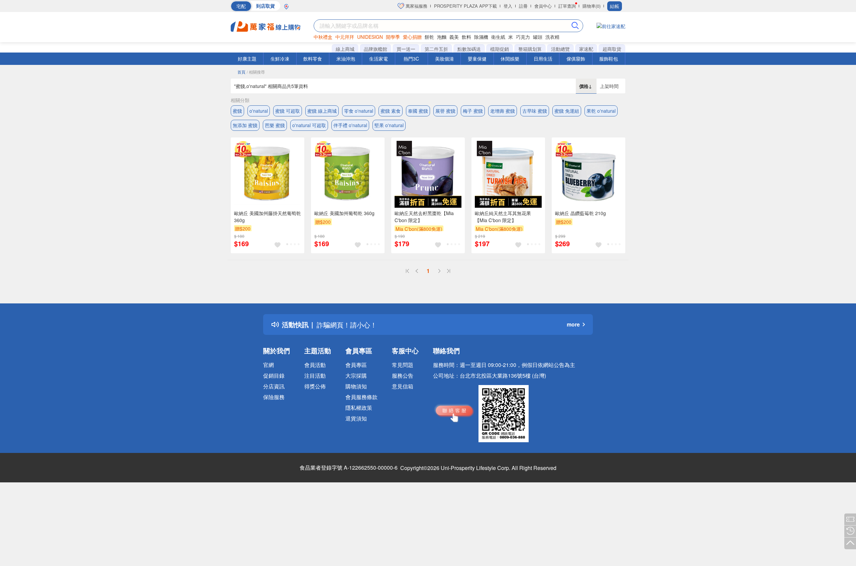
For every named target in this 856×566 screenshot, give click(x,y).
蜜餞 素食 (391, 110)
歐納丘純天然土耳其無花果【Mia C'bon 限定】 (503, 216)
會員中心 (543, 6)
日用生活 (543, 58)
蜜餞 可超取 (287, 110)
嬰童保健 (477, 58)
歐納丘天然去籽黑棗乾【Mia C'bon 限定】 (424, 216)
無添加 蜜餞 (245, 125)
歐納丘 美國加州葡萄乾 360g (344, 213)
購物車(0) (591, 6)
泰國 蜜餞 (418, 110)
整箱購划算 (530, 48)
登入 (508, 6)
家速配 (586, 48)
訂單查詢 (567, 6)
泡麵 (441, 36)
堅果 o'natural (389, 125)
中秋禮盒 (323, 36)
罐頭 (537, 36)
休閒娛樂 (510, 58)
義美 (454, 36)
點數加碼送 (469, 48)
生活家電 (378, 58)
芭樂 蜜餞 (275, 125)
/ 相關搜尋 (256, 72)
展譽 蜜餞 (445, 110)
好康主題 (247, 58)
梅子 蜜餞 (473, 110)
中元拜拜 (344, 36)
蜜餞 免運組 (566, 110)
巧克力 (523, 36)
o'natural (258, 110)
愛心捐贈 (412, 36)
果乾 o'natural (601, 110)
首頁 (241, 72)
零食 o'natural (358, 110)
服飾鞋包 (608, 58)
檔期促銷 (499, 48)
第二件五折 (436, 48)
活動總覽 (560, 48)
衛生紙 (498, 36)
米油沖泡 (345, 58)
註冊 (523, 6)
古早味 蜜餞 (534, 110)
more (573, 324)
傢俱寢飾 (575, 58)
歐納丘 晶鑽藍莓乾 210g (580, 213)
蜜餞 (237, 110)
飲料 (466, 36)
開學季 (393, 36)
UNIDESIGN (370, 36)
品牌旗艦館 (375, 48)
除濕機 (481, 36)
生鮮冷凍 (280, 58)
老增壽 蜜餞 (502, 110)
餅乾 (429, 36)
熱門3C (411, 58)
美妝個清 (444, 58)
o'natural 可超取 (309, 125)
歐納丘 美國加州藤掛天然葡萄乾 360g (267, 216)
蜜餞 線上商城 (322, 110)
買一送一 (406, 48)
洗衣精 (552, 36)
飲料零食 (312, 58)
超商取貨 (612, 48)
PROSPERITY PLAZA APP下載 (465, 6)
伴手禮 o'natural (350, 125)
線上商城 (345, 48)
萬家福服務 (415, 6)
